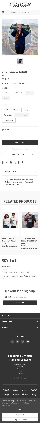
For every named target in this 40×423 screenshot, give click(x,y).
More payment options (20, 149)
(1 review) (13, 83)
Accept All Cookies (20, 419)
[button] (23, 83)
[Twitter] (15, 162)
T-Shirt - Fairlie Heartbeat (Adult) (9, 240)
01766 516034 (21, 378)
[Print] (11, 162)
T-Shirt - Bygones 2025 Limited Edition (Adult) (29, 241)
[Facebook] (3, 162)
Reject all (20, 414)
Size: (3, 105)
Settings (20, 409)
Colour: (5, 88)
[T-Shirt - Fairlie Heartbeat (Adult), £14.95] (10, 220)
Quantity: (5, 130)
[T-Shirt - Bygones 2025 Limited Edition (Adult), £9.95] (30, 220)
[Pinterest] (23, 162)
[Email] (7, 162)
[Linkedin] (19, 162)
